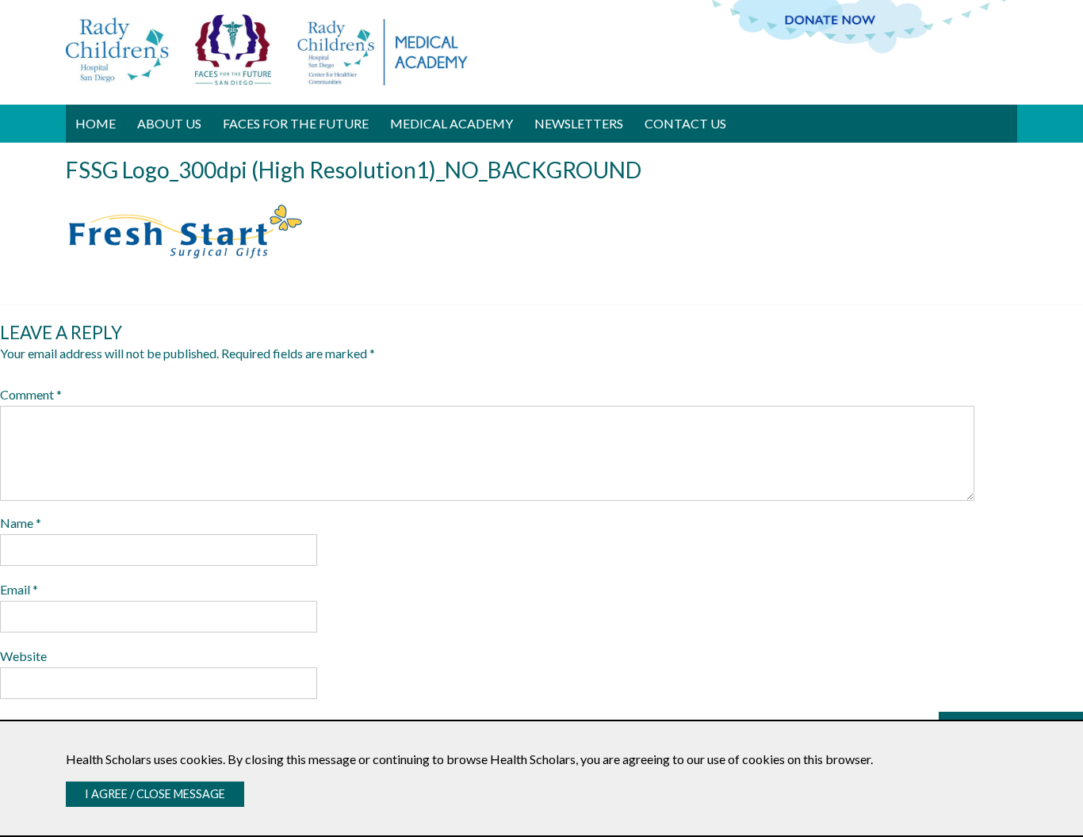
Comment (31, 394)
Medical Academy (451, 123)
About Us (169, 123)
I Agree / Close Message (155, 794)
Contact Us (685, 123)
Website (23, 655)
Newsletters (578, 123)
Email (19, 589)
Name (20, 522)
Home (95, 123)
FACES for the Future (296, 123)
